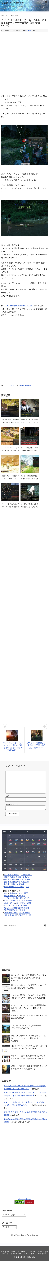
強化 (33, 1253)
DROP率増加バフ (11, 910)
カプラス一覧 (24, 913)
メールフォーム (24, 1199)
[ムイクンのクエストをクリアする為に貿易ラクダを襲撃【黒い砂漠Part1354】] (10, 436)
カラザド (26, 898)
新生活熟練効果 (10, 896)
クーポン (41, 1252)
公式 (27, 887)
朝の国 (15, 898)
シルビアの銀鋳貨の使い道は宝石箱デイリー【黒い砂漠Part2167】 (29, 479)
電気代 (27, 879)
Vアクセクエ (9, 905)
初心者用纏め (17, 1253)
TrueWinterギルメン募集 (14, 887)
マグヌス (7, 898)
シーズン (27, 1253)
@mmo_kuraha (24, 385)
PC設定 (20, 879)
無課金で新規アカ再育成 (14, 884)
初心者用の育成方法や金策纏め (17, 882)
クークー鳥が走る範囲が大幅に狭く (19, 306)
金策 (39, 1253)
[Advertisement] (24, 65)
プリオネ (21, 896)
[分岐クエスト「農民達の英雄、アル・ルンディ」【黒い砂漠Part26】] (30, 408)
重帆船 (22, 910)
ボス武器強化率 (10, 915)
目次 (6, 893)
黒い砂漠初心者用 (11, 875)
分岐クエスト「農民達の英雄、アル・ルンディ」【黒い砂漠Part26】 (29, 422)
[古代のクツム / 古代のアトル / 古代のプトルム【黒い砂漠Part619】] (10, 464)
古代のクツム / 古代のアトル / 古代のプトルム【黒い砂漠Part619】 (10, 479)
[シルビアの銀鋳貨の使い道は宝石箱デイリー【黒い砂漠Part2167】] (30, 464)
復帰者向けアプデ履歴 (19, 893)
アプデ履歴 (31, 1252)
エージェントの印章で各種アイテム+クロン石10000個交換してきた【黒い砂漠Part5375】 (29, 978)
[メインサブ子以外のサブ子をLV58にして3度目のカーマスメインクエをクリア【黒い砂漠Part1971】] (10, 492)
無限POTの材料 (10, 908)
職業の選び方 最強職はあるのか (17, 877)
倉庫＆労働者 (23, 908)
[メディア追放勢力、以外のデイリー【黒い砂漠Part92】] (30, 436)
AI (9, 1253)
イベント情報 (11, 1252)
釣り (45, 1253)
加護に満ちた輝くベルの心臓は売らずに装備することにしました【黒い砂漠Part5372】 (28, 1038)
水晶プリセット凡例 (12, 901)
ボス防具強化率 (24, 915)
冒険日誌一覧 (27, 901)
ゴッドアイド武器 (23, 903)
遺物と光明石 (9, 903)
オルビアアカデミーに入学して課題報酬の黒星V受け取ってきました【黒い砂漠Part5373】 (28, 1008)
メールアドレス (11, 804)
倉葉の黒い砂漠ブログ (12, 3)
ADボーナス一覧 (11, 913)
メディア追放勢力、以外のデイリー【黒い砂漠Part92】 (29, 450)
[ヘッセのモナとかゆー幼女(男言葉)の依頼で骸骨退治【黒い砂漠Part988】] (10, 408)
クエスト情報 (9, 385)
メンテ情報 (21, 1252)
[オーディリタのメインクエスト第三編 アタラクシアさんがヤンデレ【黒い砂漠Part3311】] (30, 492)
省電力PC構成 (10, 879)
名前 (7, 796)
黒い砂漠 (28, 30)
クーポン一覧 (26, 875)
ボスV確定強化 (22, 905)
